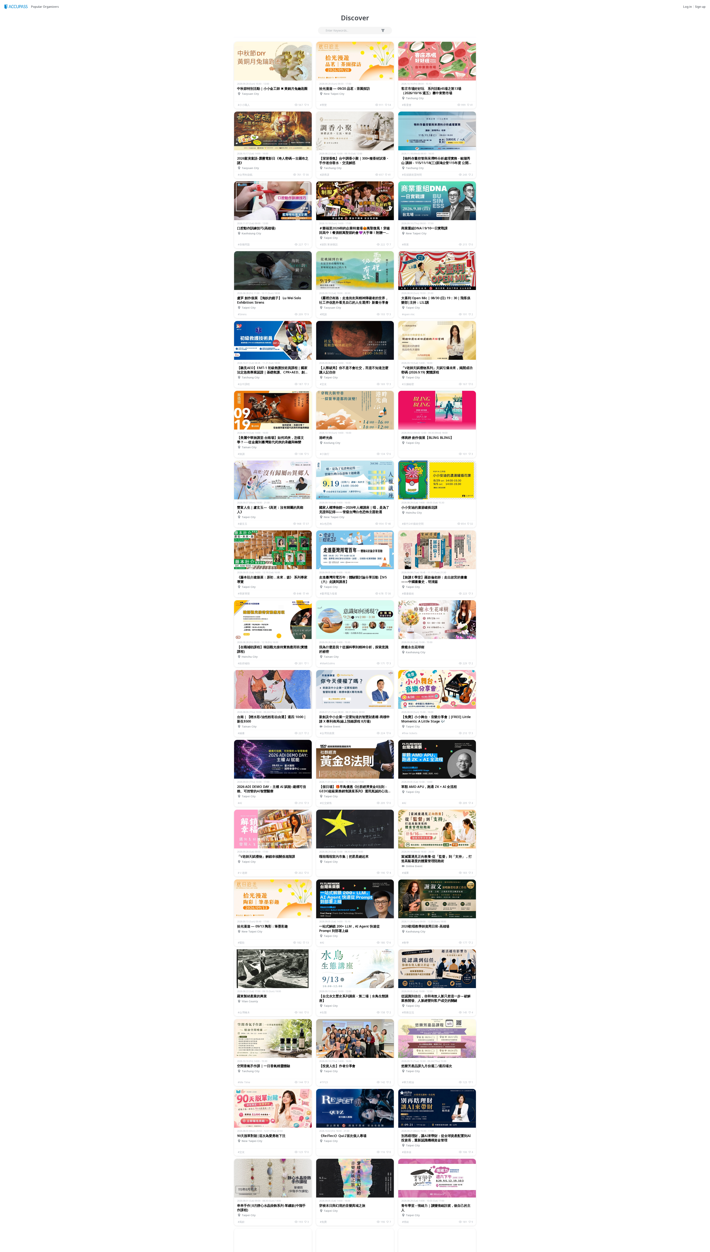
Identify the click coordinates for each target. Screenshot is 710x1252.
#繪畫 (241, 733)
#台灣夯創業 (327, 733)
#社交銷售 (326, 803)
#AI (240, 803)
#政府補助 (244, 663)
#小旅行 (324, 454)
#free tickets (409, 733)
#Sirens (242, 314)
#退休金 (406, 1152)
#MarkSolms (327, 663)
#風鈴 (241, 1222)
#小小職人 (244, 105)
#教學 (405, 942)
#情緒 (405, 1222)
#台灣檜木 (244, 1012)
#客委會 (406, 105)
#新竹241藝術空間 (413, 523)
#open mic (408, 314)
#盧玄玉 (242, 523)
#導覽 (323, 105)
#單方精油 (408, 1082)
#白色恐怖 (326, 523)
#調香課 (324, 174)
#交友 (323, 384)
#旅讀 (241, 454)
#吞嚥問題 (244, 244)
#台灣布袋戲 (245, 174)
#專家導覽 (244, 593)
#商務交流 (408, 1012)
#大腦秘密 (408, 384)
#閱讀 (323, 314)
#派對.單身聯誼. (329, 244)
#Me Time (244, 1082)
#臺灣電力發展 (328, 593)
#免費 (323, 1222)
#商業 (405, 244)
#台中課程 (244, 384)
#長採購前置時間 (412, 174)
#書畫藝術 (408, 593)
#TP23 (324, 1082)
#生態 (323, 1012)
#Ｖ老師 (242, 872)
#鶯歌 (241, 942)
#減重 (405, 872)
